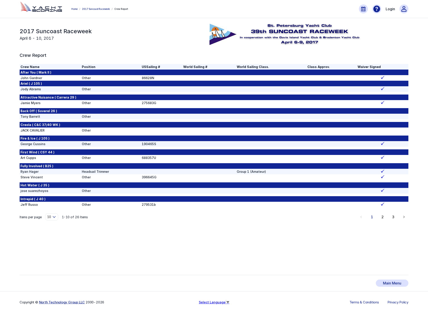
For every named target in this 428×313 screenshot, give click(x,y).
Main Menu (392, 283)
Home (74, 9)
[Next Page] (403, 216)
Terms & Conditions (364, 302)
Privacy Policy (397, 302)
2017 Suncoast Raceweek (96, 9)
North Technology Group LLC (62, 302)
